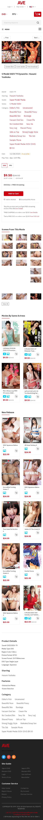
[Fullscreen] (38, 61)
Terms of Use (6, 777)
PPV (14, 14)
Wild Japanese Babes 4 (10, 446)
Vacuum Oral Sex (16, 120)
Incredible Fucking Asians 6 (9, 572)
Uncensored (27, 108)
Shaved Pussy (26, 128)
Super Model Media (17, 100)
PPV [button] (10, 165)
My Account (25, 791)
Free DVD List (34, 216)
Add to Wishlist (11, 200)
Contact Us (25, 788)
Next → (37, 38)
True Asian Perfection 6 (10, 530)
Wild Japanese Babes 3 (32, 488)
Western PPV (26, 771)
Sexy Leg (13, 128)
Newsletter (25, 777)
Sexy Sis (29, 124)
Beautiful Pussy (31, 112)
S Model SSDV (15, 104)
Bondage (27, 116)
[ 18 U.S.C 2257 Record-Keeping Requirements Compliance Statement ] (22, 813)
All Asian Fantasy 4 (31, 445)
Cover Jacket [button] (20, 67)
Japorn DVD (6, 768)
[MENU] (40, 29)
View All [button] (5, 304)
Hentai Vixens (29, 571)
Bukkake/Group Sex (18, 136)
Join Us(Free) (26, 774)
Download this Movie (28, 200)
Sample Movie (15, 140)
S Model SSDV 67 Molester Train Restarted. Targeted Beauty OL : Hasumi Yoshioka (31, 350)
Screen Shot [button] (10, 67)
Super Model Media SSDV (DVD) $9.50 (23, 146)
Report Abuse (7, 791)
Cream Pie (31, 120)
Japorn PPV (25, 768)
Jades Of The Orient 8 (32, 529)
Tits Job (32, 136)
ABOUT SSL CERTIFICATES (8, 750)
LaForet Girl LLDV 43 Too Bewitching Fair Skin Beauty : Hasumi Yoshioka (32, 392)
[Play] (21, 52)
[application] (21, 52)
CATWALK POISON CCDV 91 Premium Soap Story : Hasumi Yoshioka (10, 349)
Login (9, 7)
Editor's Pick (14, 108)
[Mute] (34, 61)
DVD (4, 14)
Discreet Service (26, 794)
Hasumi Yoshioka (16, 96)
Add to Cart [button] (13, 193)
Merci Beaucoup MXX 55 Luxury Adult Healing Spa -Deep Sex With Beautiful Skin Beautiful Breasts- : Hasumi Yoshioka (10, 392)
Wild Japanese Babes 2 (10, 614)
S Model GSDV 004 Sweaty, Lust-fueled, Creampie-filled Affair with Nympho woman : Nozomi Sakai (32, 614)
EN (33, 7)
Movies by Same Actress (13, 315)
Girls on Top (14, 132)
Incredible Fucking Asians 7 (9, 488)
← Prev (6, 38)
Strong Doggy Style (30, 132)
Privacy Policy (6, 797)
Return (4, 794)
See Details (19, 209)
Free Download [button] (32, 67)
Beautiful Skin (15, 116)
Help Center (20, 7)
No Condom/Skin (16, 124)
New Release (8, 412)
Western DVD (6, 771)
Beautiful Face (15, 112)
